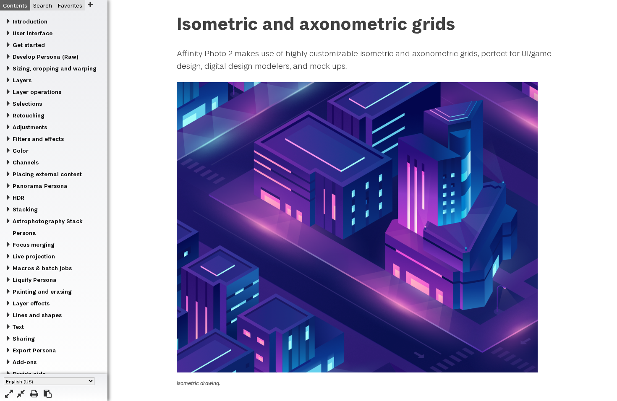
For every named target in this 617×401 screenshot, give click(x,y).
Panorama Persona (40, 186)
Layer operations (37, 92)
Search (42, 5)
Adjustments (30, 127)
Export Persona (34, 350)
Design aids (29, 374)
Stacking (25, 209)
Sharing (24, 338)
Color (21, 150)
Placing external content (47, 174)
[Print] (34, 394)
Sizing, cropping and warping (55, 68)
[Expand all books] (9, 394)
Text (18, 327)
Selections (27, 103)
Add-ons (25, 362)
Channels (26, 162)
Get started (29, 45)
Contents (15, 5)
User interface (32, 33)
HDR (18, 197)
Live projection (34, 256)
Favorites (70, 5)
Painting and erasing (42, 291)
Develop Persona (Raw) (45, 56)
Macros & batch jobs (42, 268)
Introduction (30, 21)
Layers (22, 80)
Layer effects (31, 303)
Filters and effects (38, 139)
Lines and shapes (37, 315)
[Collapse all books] (21, 394)
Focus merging (34, 244)
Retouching (28, 115)
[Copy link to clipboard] (48, 394)
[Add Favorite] (90, 4)
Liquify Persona (35, 280)
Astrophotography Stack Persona (48, 227)
